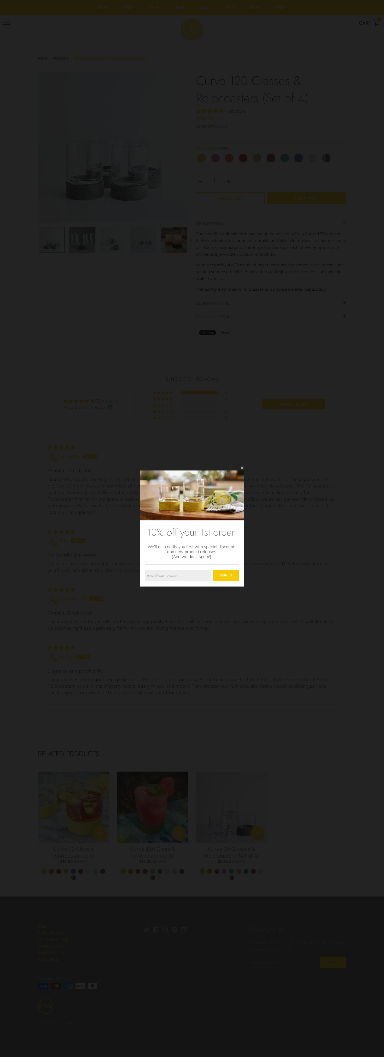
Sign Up (226, 575)
